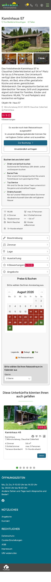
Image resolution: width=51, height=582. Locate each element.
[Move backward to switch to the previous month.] (9, 292)
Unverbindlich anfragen (25, 149)
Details (41, 455)
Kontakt (6, 521)
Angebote (7, 517)
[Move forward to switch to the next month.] (41, 292)
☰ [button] (47, 5)
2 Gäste (9, 378)
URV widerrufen (9, 553)
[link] (31, 5)
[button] (14, 22)
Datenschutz (8, 536)
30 (41, 323)
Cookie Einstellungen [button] (12, 540)
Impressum (7, 549)
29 (36, 323)
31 (10, 328)
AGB (4, 544)
